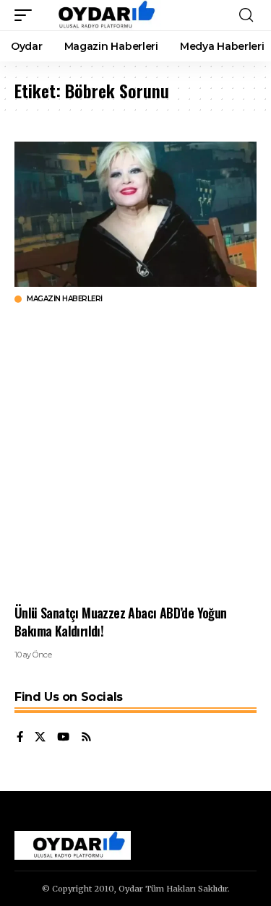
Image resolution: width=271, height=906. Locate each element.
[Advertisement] (135, 454)
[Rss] (86, 738)
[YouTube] (63, 738)
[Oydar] (100, 15)
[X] (40, 738)
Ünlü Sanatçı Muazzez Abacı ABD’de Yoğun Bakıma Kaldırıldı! (120, 621)
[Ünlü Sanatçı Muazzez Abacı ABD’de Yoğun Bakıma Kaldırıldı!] (135, 214)
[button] (26, 15)
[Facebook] (19, 738)
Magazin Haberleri (65, 299)
